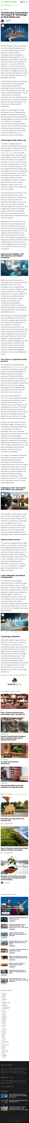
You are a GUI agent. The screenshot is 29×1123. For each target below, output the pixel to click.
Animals (4, 993)
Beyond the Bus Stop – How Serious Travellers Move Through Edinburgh (18, 980)
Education (5, 1005)
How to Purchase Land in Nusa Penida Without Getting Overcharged (14, 849)
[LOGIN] (21, 1)
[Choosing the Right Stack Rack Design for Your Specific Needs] (14, 774)
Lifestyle (4, 1029)
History (4, 1020)
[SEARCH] (24, 1)
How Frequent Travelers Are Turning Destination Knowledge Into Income (18, 1096)
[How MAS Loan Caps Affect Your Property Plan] (14, 807)
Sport (3, 1048)
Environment (5, 1008)
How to (4, 1025)
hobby (4, 1022)
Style (3, 1049)
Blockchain (4, 398)
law (7, 675)
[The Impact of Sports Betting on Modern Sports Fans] (4, 951)
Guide (3, 675)
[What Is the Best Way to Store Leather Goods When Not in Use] (4, 958)
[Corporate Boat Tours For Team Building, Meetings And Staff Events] (4, 943)
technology (23, 675)
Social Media (5, 1044)
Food (3, 1013)
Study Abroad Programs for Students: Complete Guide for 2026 (18, 972)
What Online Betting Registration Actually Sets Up (18, 918)
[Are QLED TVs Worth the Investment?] (14, 750)
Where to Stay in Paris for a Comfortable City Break (17, 964)
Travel (3, 904)
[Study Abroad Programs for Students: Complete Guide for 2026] (4, 972)
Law (2, 710)
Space (4, 1046)
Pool (3, 1040)
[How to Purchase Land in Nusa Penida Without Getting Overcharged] (14, 836)
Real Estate (20, 794)
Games (4, 1014)
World (3, 1057)
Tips (3, 1052)
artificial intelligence (18, 367)
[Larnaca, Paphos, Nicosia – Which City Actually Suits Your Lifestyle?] (4, 934)
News (3, 1035)
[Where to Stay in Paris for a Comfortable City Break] (4, 964)
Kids (3, 1026)
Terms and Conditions (14, 1119)
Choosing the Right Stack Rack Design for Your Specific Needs (12, 786)
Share (3, 25)
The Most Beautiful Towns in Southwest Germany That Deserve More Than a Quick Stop (18, 926)
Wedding (4, 1055)
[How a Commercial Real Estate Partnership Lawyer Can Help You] (14, 701)
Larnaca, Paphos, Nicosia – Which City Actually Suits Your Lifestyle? (18, 934)
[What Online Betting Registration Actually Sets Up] (4, 919)
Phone (4, 1038)
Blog (3, 996)
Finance (4, 1011)
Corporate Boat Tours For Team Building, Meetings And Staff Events (18, 942)
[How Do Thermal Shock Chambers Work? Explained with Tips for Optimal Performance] (14, 725)
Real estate (14, 675)
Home (3, 1023)
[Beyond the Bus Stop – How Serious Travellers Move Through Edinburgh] (4, 980)
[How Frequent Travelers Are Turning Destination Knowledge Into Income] (14, 906)
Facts (3, 1010)
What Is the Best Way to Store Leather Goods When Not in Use (18, 957)
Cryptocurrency (6, 1002)
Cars (3, 1001)
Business (4, 999)
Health (4, 1019)
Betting (4, 995)
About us (23, 1119)
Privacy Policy (11, 1121)
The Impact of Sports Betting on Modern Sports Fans (18, 950)
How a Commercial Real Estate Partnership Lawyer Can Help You (13, 713)
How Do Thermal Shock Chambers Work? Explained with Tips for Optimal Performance (13, 738)
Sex (3, 1043)
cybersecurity (5, 565)
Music (3, 1034)
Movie (3, 1031)
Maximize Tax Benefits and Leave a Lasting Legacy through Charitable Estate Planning (13, 877)
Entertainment (6, 1007)
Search (26, 889)
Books (4, 998)
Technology (4, 734)
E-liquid (4, 1004)
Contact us (18, 1121)
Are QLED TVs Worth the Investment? (9, 762)
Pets (3, 1037)
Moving (4, 1032)
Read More (12, 920)
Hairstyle (4, 1017)
